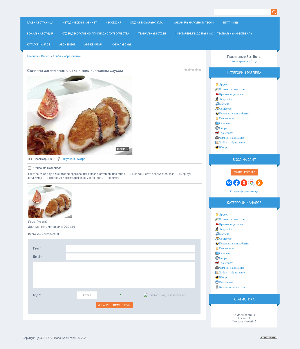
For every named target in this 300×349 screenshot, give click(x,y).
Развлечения (226, 118)
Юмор (223, 147)
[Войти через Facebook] (236, 182)
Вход (253, 61)
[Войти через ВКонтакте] (229, 182)
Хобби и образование (67, 56)
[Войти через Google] (251, 182)
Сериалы (224, 123)
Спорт (223, 128)
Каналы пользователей (233, 287)
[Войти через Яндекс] (244, 182)
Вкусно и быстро (74, 159)
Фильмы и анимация (231, 137)
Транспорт (226, 132)
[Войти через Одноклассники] (259, 182)
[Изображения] (50, 201)
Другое (223, 84)
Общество (225, 108)
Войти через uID (244, 172)
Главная (32, 56)
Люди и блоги (227, 99)
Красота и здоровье (231, 94)
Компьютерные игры (232, 89)
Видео (45, 56)
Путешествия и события (234, 113)
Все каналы (226, 282)
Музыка (224, 103)
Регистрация (239, 61)
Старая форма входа (244, 191)
